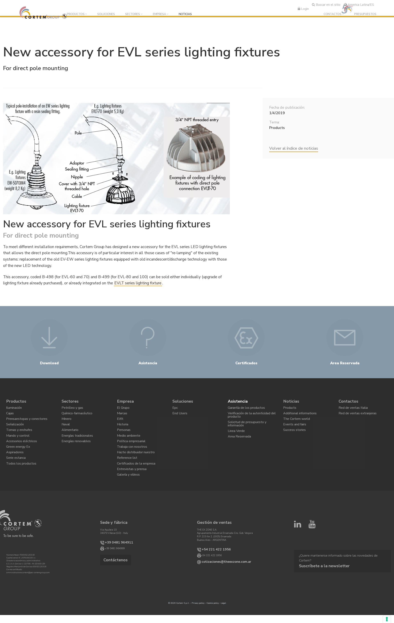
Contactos (332, 14)
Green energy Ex (18, 458)
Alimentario (70, 437)
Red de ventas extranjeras (358, 415)
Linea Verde (236, 437)
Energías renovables (76, 451)
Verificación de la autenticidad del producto (252, 417)
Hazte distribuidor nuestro (136, 465)
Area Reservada (239, 445)
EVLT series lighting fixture (137, 283)
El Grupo (123, 409)
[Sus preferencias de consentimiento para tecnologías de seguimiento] (387, 619)
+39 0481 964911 (115, 561)
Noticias (185, 14)
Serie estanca (16, 472)
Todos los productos (21, 479)
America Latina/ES (360, 4)
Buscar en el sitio (327, 4)
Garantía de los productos (246, 409)
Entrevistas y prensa (132, 486)
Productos (76, 14)
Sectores (132, 14)
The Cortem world (296, 422)
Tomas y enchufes (19, 437)
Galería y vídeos (128, 493)
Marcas (122, 415)
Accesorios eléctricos (21, 451)
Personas (124, 437)
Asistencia (238, 401)
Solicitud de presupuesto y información (247, 429)
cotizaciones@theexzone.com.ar (219, 580)
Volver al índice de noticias (293, 148)
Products (289, 409)
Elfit (120, 422)
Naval (66, 430)
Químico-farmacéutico (77, 415)
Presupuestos (365, 14)
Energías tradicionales (77, 444)
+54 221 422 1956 (212, 568)
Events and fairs (294, 430)
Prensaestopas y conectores (26, 422)
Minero (66, 422)
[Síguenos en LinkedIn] (297, 546)
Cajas (10, 415)
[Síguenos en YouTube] (311, 546)
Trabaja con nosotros (132, 458)
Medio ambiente (128, 444)
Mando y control (18, 444)
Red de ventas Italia (353, 409)
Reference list (127, 472)
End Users (179, 415)
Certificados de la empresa (136, 479)
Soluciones (106, 14)
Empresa (159, 14)
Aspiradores (15, 465)
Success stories (294, 437)
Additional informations (300, 415)
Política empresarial (131, 451)
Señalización (15, 430)
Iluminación (14, 409)
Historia (122, 430)
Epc (175, 409)
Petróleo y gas (72, 409)
